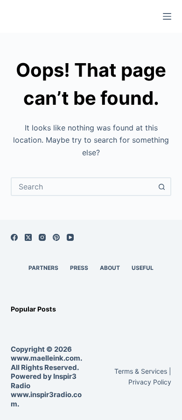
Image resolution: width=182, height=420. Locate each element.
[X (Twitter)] (28, 237)
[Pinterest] (56, 237)
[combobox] (82, 186)
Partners (43, 267)
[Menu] (167, 16)
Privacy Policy (149, 382)
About (110, 267)
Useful (143, 267)
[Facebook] (14, 237)
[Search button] (162, 186)
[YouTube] (70, 237)
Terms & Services (140, 371)
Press (79, 267)
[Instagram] (42, 237)
